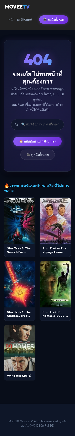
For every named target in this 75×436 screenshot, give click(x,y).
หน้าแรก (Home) (20, 19)
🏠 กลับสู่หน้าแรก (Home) (37, 141)
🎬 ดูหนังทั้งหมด (53, 19)
